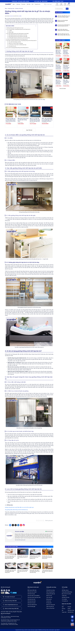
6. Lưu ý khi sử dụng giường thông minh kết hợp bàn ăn (17, 47)
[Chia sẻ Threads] (16, 525)
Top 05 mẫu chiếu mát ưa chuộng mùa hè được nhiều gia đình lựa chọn (63, 30)
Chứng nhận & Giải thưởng (67, 591)
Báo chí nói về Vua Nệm (66, 593)
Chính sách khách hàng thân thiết (34, 597)
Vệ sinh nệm (48, 600)
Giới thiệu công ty (65, 590)
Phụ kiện (23, 4)
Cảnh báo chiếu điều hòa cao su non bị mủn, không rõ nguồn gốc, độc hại (64, 16)
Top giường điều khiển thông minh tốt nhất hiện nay (16, 509)
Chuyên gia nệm (11, 8)
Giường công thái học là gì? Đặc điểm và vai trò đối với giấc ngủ (19, 507)
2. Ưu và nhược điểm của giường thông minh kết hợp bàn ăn (18, 29)
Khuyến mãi (37, 4)
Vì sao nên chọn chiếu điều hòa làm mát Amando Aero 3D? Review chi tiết (64, 25)
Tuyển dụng (64, 595)
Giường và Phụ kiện (19, 8)
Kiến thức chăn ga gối (50, 604)
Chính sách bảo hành (32, 600)
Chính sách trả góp (31, 593)
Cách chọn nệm (49, 597)
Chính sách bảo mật (31, 599)
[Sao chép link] (24, 525)
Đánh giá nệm (49, 599)
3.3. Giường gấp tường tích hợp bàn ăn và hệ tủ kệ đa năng (18, 37)
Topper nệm (64, 612)
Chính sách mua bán (31, 602)
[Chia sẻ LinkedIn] (18, 525)
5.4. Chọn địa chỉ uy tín (11, 46)
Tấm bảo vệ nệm (71, 610)
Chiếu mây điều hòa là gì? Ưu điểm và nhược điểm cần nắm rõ (64, 34)
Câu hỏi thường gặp (31, 606)
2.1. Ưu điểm (9, 30)
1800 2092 (14, 600)
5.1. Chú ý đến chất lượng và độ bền (14, 41)
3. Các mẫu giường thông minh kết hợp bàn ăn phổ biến (17, 33)
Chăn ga (18, 4)
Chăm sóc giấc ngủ (50, 606)
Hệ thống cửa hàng (65, 597)
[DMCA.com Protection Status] (2, 592)
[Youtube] (7, 590)
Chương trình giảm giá (50, 593)
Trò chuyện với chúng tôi (10, 596)
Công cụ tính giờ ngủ (50, 608)
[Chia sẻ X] (13, 525)
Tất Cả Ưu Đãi (62, 88)
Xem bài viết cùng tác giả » (20, 539)
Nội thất (28, 4)
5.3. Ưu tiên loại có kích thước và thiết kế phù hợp (16, 44)
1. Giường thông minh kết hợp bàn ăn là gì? (14, 27)
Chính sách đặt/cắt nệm (32, 604)
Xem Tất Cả (28, 130)
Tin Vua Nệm (64, 599)
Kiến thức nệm (49, 595)
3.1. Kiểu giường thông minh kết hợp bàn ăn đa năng (17, 34)
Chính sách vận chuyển (32, 591)
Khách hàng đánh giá (50, 591)
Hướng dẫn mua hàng (50, 590)
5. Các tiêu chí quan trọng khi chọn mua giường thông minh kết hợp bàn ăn (21, 40)
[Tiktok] (4, 590)
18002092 (44, 1)
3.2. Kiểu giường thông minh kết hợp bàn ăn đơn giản (17, 36)
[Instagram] (9, 590)
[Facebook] (2, 590)
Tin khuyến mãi (65, 600)
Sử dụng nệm (49, 602)
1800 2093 (16, 608)
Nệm (14, 4)
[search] (45, 4)
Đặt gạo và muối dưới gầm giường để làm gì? (63, 21)
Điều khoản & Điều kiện (32, 590)
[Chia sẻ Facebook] (10, 525)
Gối (32, 4)
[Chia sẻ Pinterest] (21, 525)
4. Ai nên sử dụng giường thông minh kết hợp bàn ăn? (17, 39)
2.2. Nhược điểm (10, 32)
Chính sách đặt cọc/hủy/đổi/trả (33, 595)
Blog (6, 8)
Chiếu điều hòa (70, 612)
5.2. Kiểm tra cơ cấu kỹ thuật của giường (15, 43)
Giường (69, 608)
